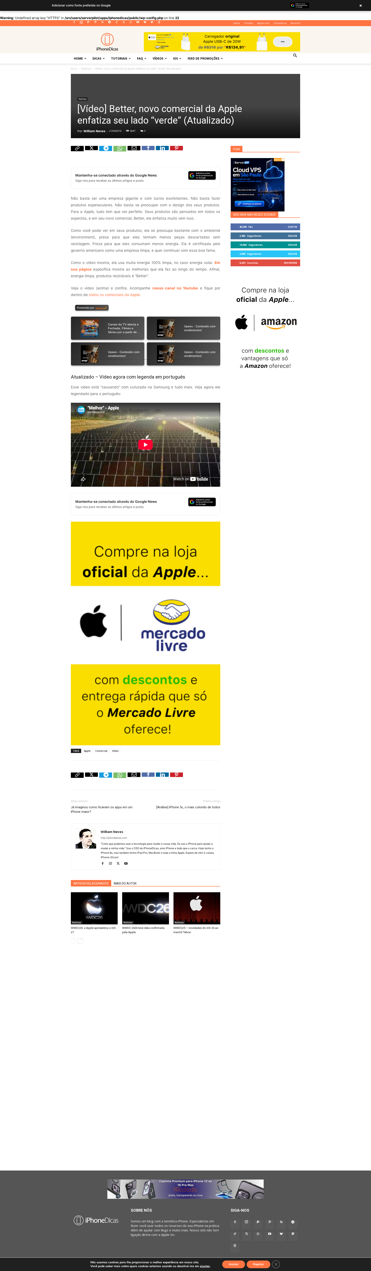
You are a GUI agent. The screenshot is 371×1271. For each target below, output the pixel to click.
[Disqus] (145, 1007)
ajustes (205, 1266)
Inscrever (290, 262)
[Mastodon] (152, 23)
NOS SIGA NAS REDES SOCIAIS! (254, 214)
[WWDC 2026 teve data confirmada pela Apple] (145, 908)
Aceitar (234, 1264)
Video (115, 750)
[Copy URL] (77, 152)
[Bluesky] (145, 23)
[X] (123, 23)
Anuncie (295, 23)
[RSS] (102, 23)
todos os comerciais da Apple (114, 295)
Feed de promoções (203, 58)
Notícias (86, 68)
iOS (175, 58)
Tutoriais (119, 58)
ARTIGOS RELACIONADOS (91, 883)
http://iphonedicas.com (114, 837)
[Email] (134, 152)
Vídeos (158, 58)
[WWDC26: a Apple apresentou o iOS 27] (94, 908)
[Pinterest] (95, 23)
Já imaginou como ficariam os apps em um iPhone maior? (101, 809)
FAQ (140, 58)
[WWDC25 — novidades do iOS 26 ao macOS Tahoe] (196, 908)
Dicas (97, 58)
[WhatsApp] (131, 23)
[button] (295, 56)
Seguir (292, 235)
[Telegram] (109, 23)
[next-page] (80, 940)
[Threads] (159, 23)
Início (74, 68)
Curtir (292, 226)
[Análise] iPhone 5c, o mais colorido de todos (188, 807)
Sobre (236, 23)
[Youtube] (138, 23)
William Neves (94, 131)
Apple (87, 750)
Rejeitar (258, 1264)
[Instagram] (81, 23)
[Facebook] (74, 23)
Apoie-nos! (263, 23)
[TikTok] (116, 23)
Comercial (101, 750)
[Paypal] (88, 23)
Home (78, 58)
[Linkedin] (162, 152)
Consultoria (280, 23)
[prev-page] (73, 940)
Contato (248, 23)
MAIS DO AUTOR (125, 883)
